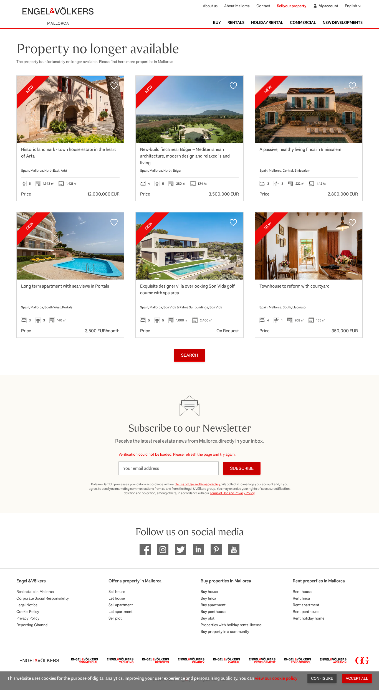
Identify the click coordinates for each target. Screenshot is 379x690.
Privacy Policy (27, 618)
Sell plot (115, 618)
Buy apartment (213, 604)
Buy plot (207, 618)
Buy (217, 22)
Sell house (116, 591)
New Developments (343, 22)
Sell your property (291, 5)
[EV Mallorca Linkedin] (198, 549)
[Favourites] (114, 85)
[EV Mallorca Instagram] (162, 549)
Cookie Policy (27, 611)
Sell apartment (120, 604)
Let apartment (120, 611)
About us (210, 5)
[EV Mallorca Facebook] (145, 549)
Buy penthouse (213, 611)
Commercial (303, 22)
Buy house (209, 591)
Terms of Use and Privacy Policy (197, 484)
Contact (263, 5)
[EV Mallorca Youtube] (233, 549)
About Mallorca (237, 5)
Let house (116, 598)
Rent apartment (306, 604)
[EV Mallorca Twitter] (180, 549)
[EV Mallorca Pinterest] (216, 549)
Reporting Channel (32, 624)
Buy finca (208, 598)
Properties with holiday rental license (231, 624)
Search (189, 355)
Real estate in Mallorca (35, 591)
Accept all (357, 678)
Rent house (302, 591)
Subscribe (242, 468)
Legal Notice (26, 604)
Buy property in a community (225, 631)
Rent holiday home (308, 618)
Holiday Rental (267, 22)
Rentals (236, 22)
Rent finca (301, 598)
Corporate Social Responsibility (42, 598)
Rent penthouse (306, 611)
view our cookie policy (276, 678)
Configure (322, 678)
